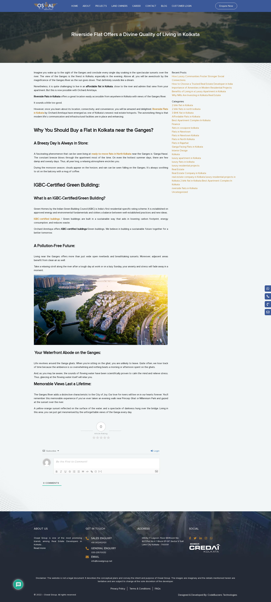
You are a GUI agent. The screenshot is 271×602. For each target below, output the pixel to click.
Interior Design (180, 150)
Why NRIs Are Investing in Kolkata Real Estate (196, 95)
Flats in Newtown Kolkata (185, 135)
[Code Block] (87, 471)
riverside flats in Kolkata (184, 188)
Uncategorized (180, 192)
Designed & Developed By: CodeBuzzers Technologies (207, 595)
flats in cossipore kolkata (185, 127)
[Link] (92, 471)
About (87, 6)
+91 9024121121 (98, 542)
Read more (40, 548)
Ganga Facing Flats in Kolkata (187, 146)
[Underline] (65, 471)
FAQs (158, 588)
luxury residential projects (185, 165)
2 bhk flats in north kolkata (186, 109)
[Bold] (56, 471)
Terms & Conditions (140, 588)
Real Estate (178, 169)
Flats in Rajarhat (180, 143)
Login (156, 451)
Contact (150, 6)
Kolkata (176, 154)
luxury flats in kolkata (183, 161)
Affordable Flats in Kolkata (186, 116)
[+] (100, 471)
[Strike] (70, 471)
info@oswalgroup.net (101, 561)
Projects (101, 6)
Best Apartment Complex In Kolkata (191, 120)
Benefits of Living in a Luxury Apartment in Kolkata (199, 91)
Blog (164, 6)
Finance (176, 124)
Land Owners (120, 6)
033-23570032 (98, 552)
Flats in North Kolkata (183, 139)
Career (136, 6)
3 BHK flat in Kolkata (183, 112)
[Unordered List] (78, 471)
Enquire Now (226, 6)
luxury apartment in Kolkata (186, 158)
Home (74, 6)
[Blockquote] (83, 471)
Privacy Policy (118, 588)
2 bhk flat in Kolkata (182, 105)
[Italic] (61, 471)
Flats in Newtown (181, 131)
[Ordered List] (74, 471)
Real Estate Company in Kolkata (189, 173)
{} (96, 471)
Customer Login (181, 6)
